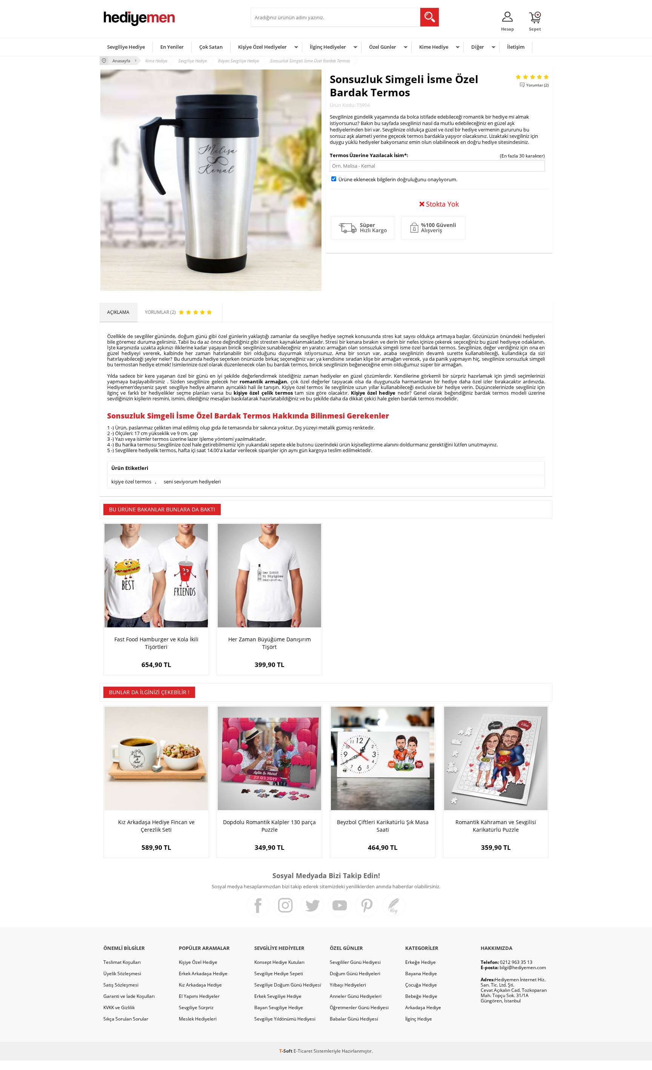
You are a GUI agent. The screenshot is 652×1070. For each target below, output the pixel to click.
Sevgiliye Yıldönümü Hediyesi (284, 1019)
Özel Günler (382, 46)
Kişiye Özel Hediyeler (262, 46)
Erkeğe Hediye (420, 962)
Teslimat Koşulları (122, 962)
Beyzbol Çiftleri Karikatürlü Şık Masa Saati (383, 825)
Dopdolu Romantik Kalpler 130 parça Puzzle (269, 825)
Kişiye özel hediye (373, 392)
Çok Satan (211, 46)
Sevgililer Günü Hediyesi (355, 962)
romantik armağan (263, 381)
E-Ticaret (303, 1051)
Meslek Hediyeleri (198, 1019)
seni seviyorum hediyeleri (192, 481)
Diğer (477, 46)
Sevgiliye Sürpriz (196, 1007)
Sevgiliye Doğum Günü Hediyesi (287, 985)
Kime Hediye (433, 46)
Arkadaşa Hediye (423, 1007)
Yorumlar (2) (537, 85)
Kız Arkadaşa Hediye (200, 985)
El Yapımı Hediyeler (199, 996)
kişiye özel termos (131, 481)
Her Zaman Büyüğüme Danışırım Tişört (269, 643)
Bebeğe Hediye (421, 996)
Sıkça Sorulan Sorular (125, 1019)
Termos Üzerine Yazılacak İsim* (368, 155)
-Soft (286, 1051)
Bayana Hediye (421, 973)
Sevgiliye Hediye (126, 46)
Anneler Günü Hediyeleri (355, 996)
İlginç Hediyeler (328, 46)
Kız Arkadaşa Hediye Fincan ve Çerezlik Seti (156, 825)
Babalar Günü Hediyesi (354, 1019)
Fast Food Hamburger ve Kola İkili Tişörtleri (156, 643)
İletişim (515, 46)
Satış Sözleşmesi (120, 985)
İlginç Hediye (418, 1019)
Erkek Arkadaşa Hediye (203, 973)
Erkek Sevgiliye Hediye (277, 996)
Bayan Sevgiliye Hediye (278, 1007)
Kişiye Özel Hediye (198, 962)
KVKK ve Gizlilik (119, 1007)
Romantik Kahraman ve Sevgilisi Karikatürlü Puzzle (495, 825)
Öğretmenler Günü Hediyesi (359, 1007)
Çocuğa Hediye (421, 985)
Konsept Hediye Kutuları (279, 962)
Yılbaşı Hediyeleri (348, 985)
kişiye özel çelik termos (263, 392)
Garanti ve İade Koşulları (129, 996)
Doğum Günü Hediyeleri (355, 973)
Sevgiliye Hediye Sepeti (278, 973)
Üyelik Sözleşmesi (122, 973)
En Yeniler (172, 46)
